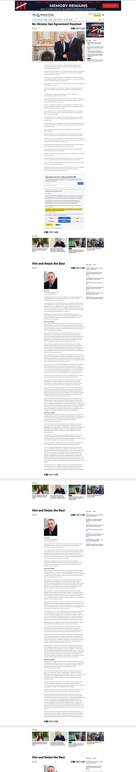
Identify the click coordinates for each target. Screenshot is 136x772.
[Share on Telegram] (76, 28)
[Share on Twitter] (74, 28)
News (35, 19)
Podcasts (66, 19)
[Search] (103, 19)
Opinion (55, 19)
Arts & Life (60, 19)
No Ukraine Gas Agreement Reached (56, 24)
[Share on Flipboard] (82, 28)
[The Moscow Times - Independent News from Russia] (43, 15)
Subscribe (80, 183)
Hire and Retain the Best (48, 263)
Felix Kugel (35, 267)
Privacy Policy (54, 185)
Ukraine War (40, 19)
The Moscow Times (36, 27)
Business (50, 19)
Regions (45, 19)
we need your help (49, 206)
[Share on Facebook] (72, 28)
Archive (70, 19)
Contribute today (97, 15)
